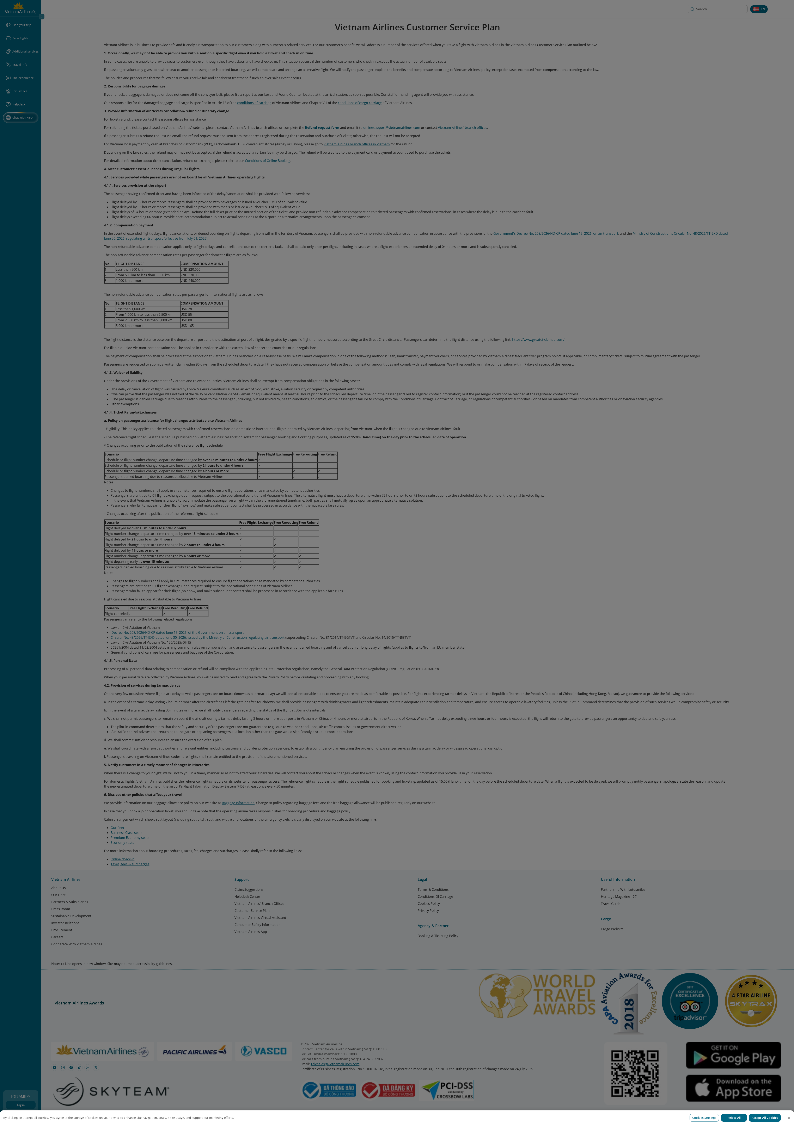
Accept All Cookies (765, 1118)
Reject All (734, 1118)
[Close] (789, 1118)
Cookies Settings (704, 1118)
